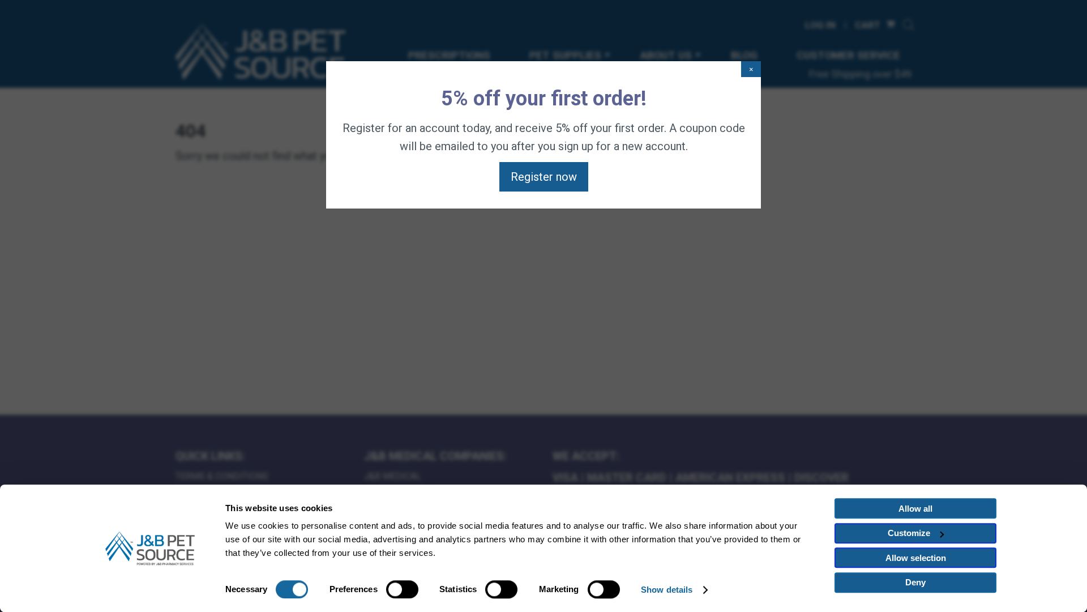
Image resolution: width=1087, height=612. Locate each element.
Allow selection (915, 558)
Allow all (915, 508)
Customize (909, 533)
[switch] (402, 589)
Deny (915, 582)
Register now (544, 177)
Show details (666, 589)
